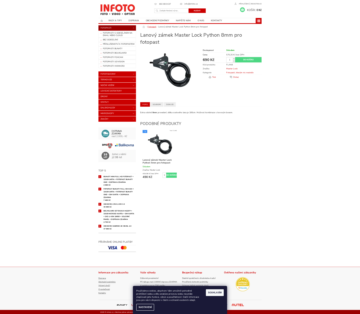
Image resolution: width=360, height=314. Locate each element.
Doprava (134, 20)
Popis (145, 104)
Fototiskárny (108, 74)
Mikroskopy (107, 113)
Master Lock (232, 68)
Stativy (105, 102)
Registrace (256, 4)
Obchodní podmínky (157, 20)
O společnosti (104, 289)
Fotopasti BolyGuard (115, 53)
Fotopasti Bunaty (112, 48)
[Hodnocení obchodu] (243, 284)
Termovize (106, 79)
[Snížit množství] (234, 61)
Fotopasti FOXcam (113, 57)
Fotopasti (106, 28)
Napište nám (183, 20)
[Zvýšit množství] (234, 58)
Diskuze (170, 104)
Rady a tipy (115, 20)
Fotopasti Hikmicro (114, 66)
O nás (201, 20)
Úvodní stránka (101, 20)
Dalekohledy (108, 107)
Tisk (214, 77)
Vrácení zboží (104, 285)
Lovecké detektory (111, 91)
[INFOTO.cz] (117, 8)
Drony (104, 96)
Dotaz (236, 77)
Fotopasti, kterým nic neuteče (239, 72)
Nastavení (145, 307)
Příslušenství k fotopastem (118, 44)
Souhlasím (215, 292)
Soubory (157, 104)
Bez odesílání (110, 39)
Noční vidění (107, 85)
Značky (104, 119)
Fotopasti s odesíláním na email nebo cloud (117, 34)
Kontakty (216, 20)
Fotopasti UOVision (114, 61)
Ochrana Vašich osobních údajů (195, 285)
